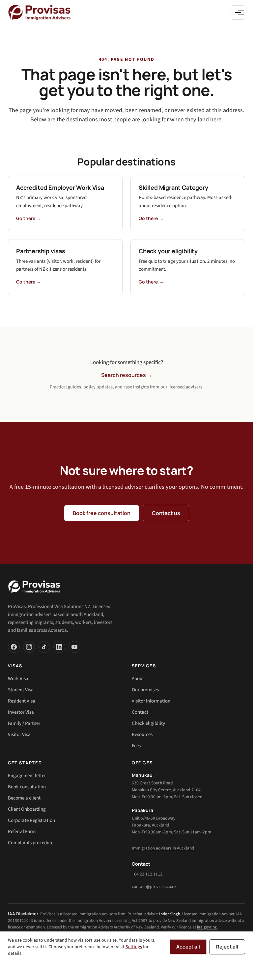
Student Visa (21, 689)
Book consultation (27, 786)
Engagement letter (27, 775)
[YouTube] (74, 647)
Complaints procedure (30, 842)
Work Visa (18, 678)
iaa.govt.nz (207, 927)
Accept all (188, 946)
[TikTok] (44, 647)
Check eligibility (148, 723)
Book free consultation (101, 513)
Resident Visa (21, 701)
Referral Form (22, 831)
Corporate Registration (31, 820)
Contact (140, 712)
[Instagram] (29, 647)
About (138, 678)
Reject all (227, 946)
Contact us (166, 513)
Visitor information (151, 701)
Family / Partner (24, 723)
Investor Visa (21, 712)
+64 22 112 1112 (147, 874)
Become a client (24, 798)
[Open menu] (238, 12)
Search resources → (126, 375)
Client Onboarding (27, 809)
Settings (134, 947)
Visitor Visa (19, 734)
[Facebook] (14, 647)
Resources (142, 734)
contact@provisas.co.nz (154, 886)
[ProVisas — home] (39, 12)
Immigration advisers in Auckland (163, 848)
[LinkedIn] (59, 647)
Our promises (145, 689)
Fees (136, 745)
